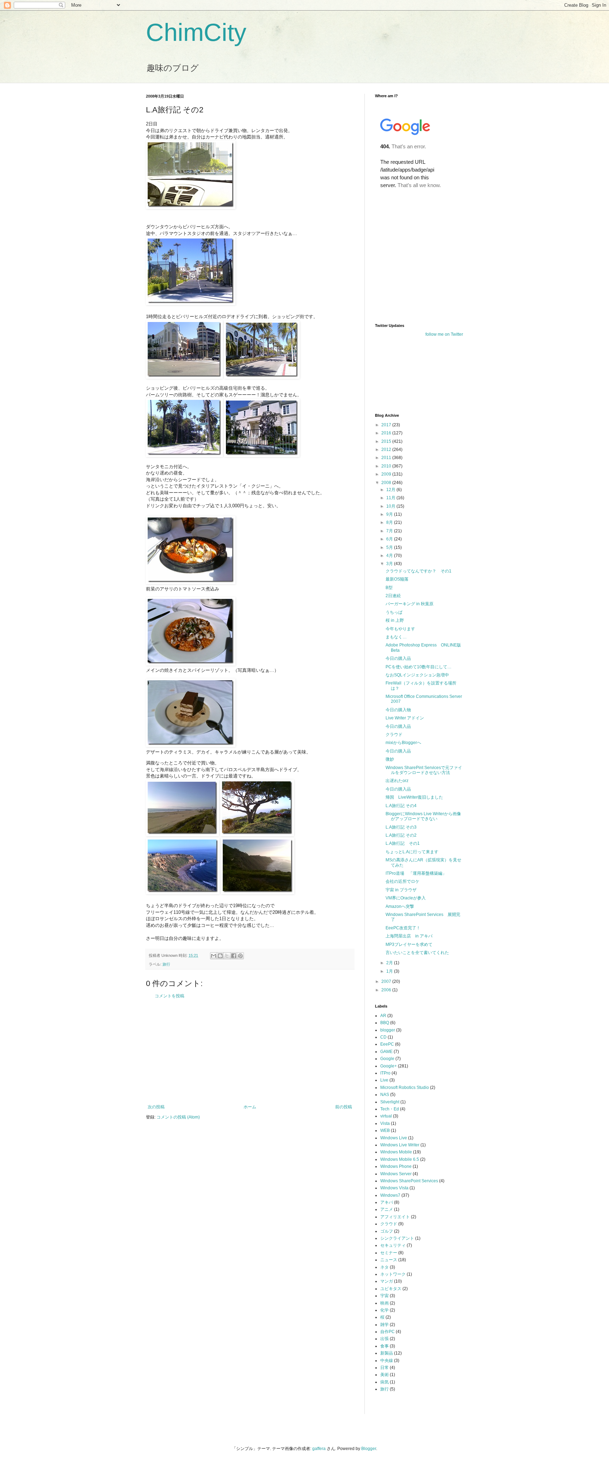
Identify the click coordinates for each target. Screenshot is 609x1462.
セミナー (388, 1252)
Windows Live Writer (399, 1144)
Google (387, 1058)
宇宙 (384, 1295)
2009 (386, 474)
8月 (390, 522)
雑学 (384, 1324)
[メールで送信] (213, 955)
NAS (384, 1094)
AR (383, 1015)
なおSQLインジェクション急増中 (417, 675)
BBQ (384, 1022)
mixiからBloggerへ (403, 742)
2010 (386, 466)
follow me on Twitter (444, 334)
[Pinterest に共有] (240, 955)
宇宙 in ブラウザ (401, 889)
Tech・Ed (389, 1109)
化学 (384, 1310)
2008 (386, 482)
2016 (386, 432)
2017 (386, 424)
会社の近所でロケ (402, 881)
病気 (384, 1382)
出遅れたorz (397, 780)
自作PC (387, 1331)
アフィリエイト (395, 1216)
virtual (386, 1116)
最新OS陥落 (397, 579)
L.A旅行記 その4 (401, 805)
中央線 (386, 1360)
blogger (387, 1030)
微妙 (390, 759)
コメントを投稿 (169, 995)
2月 (390, 962)
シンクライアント (397, 1238)
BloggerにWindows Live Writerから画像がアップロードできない (423, 816)
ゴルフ (386, 1231)
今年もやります (400, 628)
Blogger (368, 1448)
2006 (386, 989)
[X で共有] (226, 955)
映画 (384, 1303)
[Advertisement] (250, 1052)
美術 (384, 1374)
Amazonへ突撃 (400, 906)
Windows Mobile (396, 1152)
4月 (390, 555)
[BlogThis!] (220, 955)
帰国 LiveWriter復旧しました (414, 797)
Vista (385, 1123)
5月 (390, 547)
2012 (386, 449)
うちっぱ (394, 612)
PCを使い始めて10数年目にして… (418, 666)
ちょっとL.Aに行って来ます (412, 851)
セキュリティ (393, 1245)
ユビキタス (390, 1288)
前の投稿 (343, 1106)
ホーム (250, 1106)
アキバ (386, 1202)
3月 (390, 563)
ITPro (385, 1073)
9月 (390, 514)
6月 (390, 539)
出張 (384, 1338)
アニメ (386, 1209)
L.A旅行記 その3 (401, 827)
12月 (391, 489)
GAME (386, 1051)
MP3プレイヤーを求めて (409, 944)
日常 (384, 1367)
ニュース (388, 1259)
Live (384, 1080)
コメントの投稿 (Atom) (178, 1117)
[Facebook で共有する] (233, 955)
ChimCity (196, 32)
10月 (391, 506)
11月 (391, 497)
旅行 (166, 964)
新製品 (386, 1353)
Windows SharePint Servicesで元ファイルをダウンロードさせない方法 (424, 770)
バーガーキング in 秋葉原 (409, 603)
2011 (386, 457)
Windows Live (393, 1137)
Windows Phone (396, 1166)
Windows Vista (394, 1187)
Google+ (388, 1066)
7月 (390, 530)
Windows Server (396, 1173)
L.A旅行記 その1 (403, 843)
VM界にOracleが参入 (406, 898)
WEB (385, 1130)
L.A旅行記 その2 (401, 835)
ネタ (384, 1267)
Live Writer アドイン (405, 717)
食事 (384, 1346)
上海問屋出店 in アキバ (409, 936)
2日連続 (393, 595)
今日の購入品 (398, 658)
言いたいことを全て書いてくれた (417, 952)
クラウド (394, 734)
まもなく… (396, 636)
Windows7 (390, 1195)
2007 (386, 981)
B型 (389, 587)
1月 (390, 971)
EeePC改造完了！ (403, 927)
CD (383, 1037)
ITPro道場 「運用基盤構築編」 (416, 873)
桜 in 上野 (395, 620)
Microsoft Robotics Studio (404, 1087)
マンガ (386, 1281)
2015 (386, 441)
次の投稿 (156, 1106)
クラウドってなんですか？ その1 (418, 571)
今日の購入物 (398, 709)
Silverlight (389, 1101)
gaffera (319, 1448)
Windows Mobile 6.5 (399, 1159)
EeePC (387, 1044)
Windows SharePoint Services (409, 1180)
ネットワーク (393, 1274)
